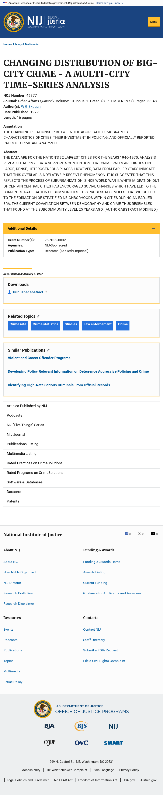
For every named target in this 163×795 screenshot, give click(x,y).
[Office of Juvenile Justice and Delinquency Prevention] (49, 746)
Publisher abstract (28, 292)
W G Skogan (31, 106)
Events (8, 629)
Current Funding (95, 583)
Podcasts (10, 640)
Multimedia (11, 671)
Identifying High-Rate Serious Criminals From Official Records (59, 385)
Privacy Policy (129, 770)
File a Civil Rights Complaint (104, 661)
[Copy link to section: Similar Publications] (47, 350)
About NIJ (10, 562)
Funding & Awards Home (101, 562)
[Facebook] (129, 536)
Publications (12, 650)
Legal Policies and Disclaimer (28, 780)
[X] (142, 536)
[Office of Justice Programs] (13, 21)
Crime (123, 324)
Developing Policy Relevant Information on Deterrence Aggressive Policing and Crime (78, 371)
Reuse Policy (12, 682)
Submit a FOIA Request (100, 650)
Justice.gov (148, 780)
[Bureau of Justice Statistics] (81, 732)
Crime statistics (45, 324)
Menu (153, 21)
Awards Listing (94, 572)
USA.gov (129, 780)
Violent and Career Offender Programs (39, 358)
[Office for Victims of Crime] (81, 746)
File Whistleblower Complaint (66, 770)
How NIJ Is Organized (19, 572)
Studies (71, 324)
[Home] (46, 22)
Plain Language (103, 770)
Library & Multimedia (25, 44)
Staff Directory (94, 640)
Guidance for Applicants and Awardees (112, 593)
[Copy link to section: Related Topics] (37, 316)
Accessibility (31, 770)
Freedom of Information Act (97, 780)
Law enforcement (98, 324)
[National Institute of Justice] (113, 729)
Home (7, 44)
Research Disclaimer (18, 604)
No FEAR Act (63, 780)
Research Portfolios (18, 593)
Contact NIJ (92, 629)
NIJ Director (12, 583)
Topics (8, 661)
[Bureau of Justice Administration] (50, 729)
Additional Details (22, 228)
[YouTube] (155, 536)
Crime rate (18, 324)
